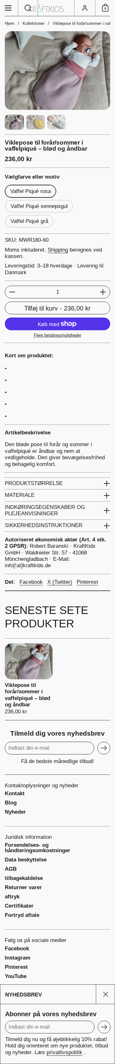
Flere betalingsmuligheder (57, 335)
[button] (28, 8)
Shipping (58, 250)
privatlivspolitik (64, 1052)
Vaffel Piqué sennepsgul (39, 206)
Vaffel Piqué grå (29, 221)
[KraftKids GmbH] (57, 8)
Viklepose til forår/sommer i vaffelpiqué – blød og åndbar (28, 679)
